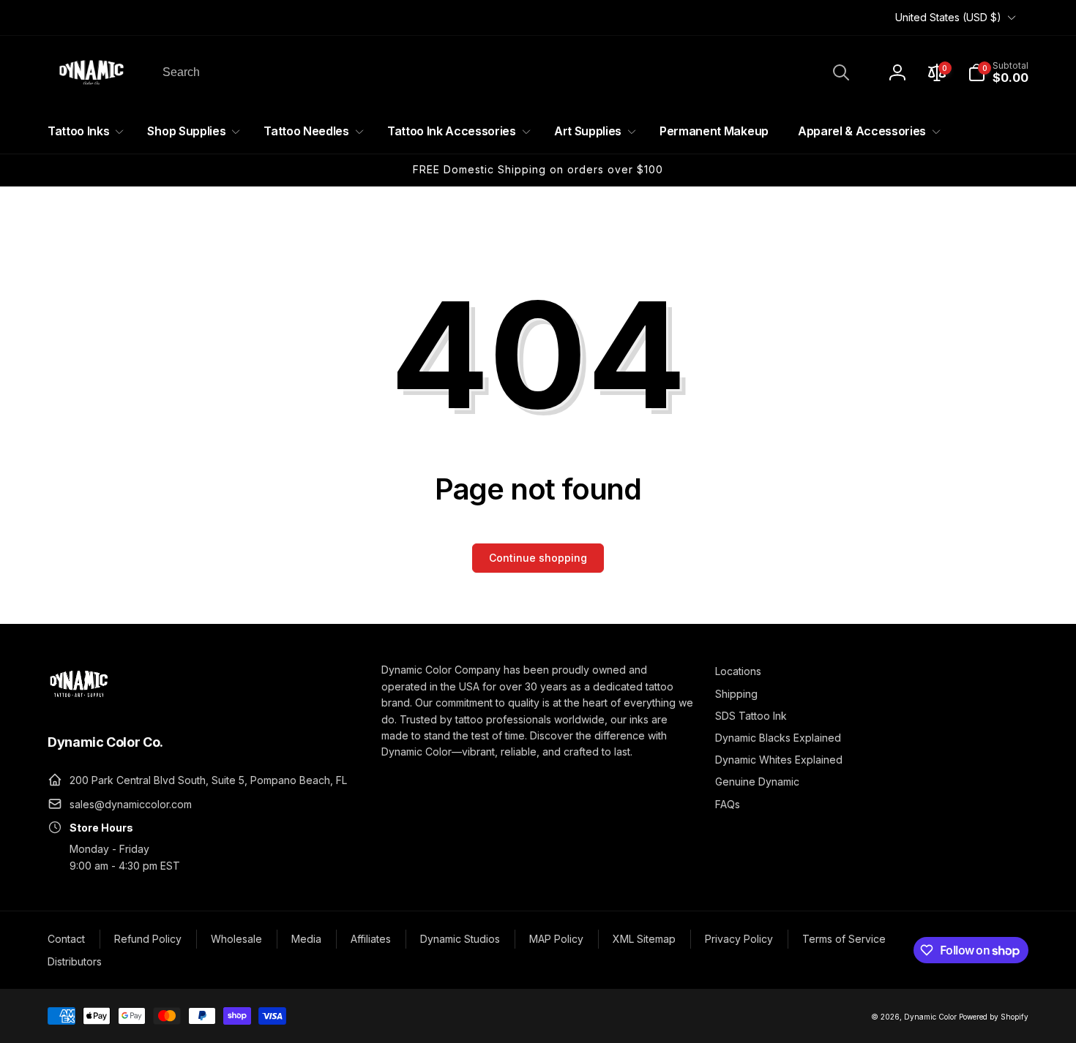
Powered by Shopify (993, 1016)
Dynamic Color (930, 1016)
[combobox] (505, 72)
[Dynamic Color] (79, 701)
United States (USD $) (948, 17)
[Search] (841, 72)
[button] (998, 72)
